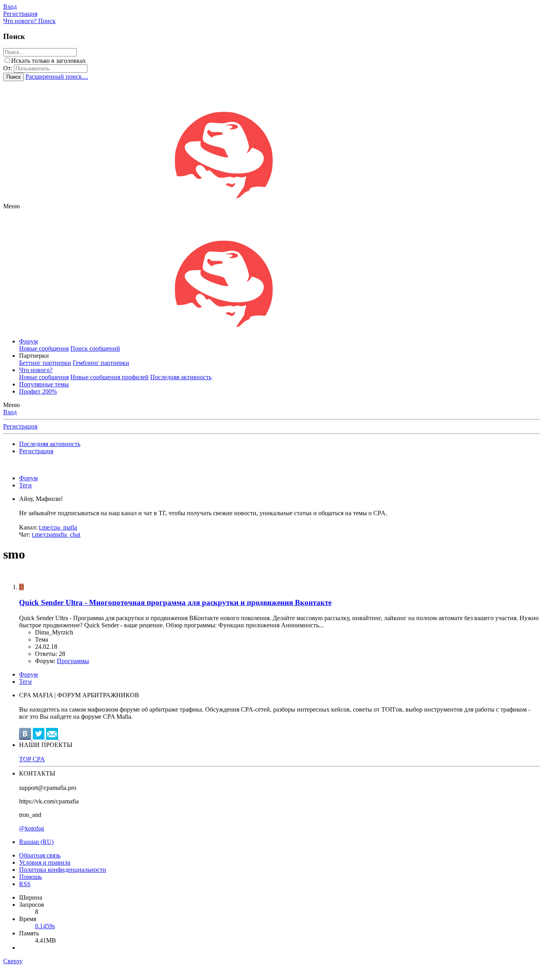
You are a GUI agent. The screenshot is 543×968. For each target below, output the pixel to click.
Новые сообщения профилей (109, 377)
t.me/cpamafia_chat (56, 534)
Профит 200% (38, 391)
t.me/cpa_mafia (58, 527)
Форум (28, 341)
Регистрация (20, 426)
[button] (11, 206)
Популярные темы (44, 384)
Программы (73, 661)
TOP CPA (32, 759)
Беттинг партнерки (45, 362)
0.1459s (45, 926)
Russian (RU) (36, 841)
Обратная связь (39, 855)
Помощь (30, 876)
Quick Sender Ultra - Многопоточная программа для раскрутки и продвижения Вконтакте (175, 602)
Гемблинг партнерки (101, 362)
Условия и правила (44, 862)
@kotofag (31, 828)
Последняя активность (180, 377)
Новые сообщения (44, 348)
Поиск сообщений (95, 348)
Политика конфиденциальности (62, 869)
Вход (10, 412)
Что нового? (35, 370)
